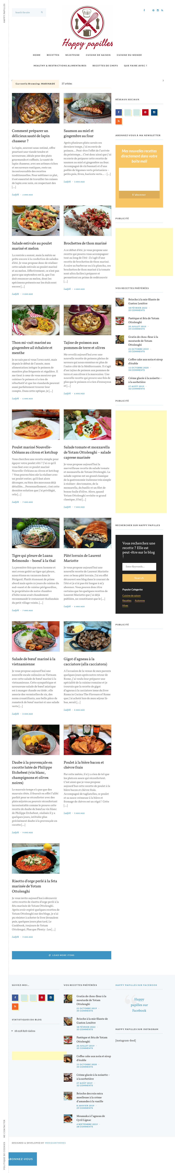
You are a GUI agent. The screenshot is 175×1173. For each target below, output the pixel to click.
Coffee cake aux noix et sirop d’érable (145, 361)
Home (37, 55)
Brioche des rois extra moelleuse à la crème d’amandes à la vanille (90, 1097)
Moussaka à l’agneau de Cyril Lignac (91, 1118)
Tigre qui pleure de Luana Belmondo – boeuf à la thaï (34, 558)
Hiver (125, 605)
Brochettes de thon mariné (85, 243)
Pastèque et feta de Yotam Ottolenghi (143, 320)
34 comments (136, 370)
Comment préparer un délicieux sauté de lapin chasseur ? (31, 136)
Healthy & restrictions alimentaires (60, 65)
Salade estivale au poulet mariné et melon (32, 246)
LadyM (15, 194)
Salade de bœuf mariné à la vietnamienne (33, 662)
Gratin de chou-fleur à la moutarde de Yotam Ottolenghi (143, 341)
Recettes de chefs (105, 65)
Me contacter (4, 1128)
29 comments (85, 1108)
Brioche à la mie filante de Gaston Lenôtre (144, 301)
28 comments (85, 1126)
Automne (140, 600)
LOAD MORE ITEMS (63, 955)
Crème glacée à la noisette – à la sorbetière (145, 380)
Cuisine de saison (98, 55)
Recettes (53, 55)
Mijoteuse (72, 55)
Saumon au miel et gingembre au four (79, 134)
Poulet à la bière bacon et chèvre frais (84, 765)
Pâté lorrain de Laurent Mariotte (82, 558)
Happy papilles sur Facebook (136, 985)
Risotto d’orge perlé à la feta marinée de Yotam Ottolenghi (34, 886)
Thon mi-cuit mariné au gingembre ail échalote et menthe (32, 348)
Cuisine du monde (129, 55)
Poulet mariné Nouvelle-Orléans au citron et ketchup (35, 450)
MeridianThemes (55, 1143)
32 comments (136, 388)
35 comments (136, 310)
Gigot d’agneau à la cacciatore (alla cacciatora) (85, 662)
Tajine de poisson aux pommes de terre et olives (84, 345)
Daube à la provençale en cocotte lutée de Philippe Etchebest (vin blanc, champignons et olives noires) (32, 773)
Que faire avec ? (135, 65)
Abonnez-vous (20, 1159)
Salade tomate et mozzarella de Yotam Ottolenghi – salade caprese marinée (87, 452)
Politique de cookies (4, 1156)
